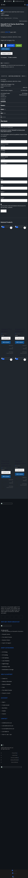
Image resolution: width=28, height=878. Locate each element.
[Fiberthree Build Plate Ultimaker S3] (7, 409)
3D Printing (15, 18)
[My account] (25, 4)
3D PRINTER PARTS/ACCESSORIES (15, 65)
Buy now (19, 45)
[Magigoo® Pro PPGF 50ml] (21, 277)
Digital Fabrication (8, 18)
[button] (7, 53)
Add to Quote (5, 49)
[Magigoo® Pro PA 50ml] (7, 277)
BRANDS (7, 67)
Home (2, 18)
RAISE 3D (11, 67)
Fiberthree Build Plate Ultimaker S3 (6, 463)
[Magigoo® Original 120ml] (21, 409)
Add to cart (10, 45)
